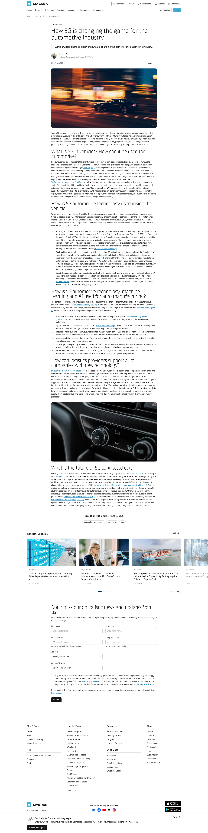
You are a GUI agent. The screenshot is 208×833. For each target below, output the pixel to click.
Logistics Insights (40, 16)
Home (29, 16)
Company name (112, 637)
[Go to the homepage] (37, 806)
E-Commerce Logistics (76, 755)
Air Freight (71, 751)
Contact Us (175, 4)
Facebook (99, 810)
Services (83, 10)
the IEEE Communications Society (78, 497)
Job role (54, 652)
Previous (171, 591)
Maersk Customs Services (77, 735)
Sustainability (152, 755)
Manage (71, 10)
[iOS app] (173, 803)
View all (70, 790)
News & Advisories (115, 732)
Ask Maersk (120, 4)
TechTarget (88, 168)
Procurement (152, 743)
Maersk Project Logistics (77, 766)
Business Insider (62, 282)
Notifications (144, 3)
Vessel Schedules (34, 743)
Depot (69, 770)
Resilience (33, 569)
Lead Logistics (73, 743)
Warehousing (72, 747)
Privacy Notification (145, 684)
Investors (151, 739)
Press (149, 751)
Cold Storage (72, 774)
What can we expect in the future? (132, 473)
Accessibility (152, 759)
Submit (56, 700)
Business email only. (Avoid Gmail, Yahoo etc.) (67, 646)
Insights (110, 739)
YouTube (104, 810)
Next (178, 591)
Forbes (59, 476)
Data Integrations (114, 763)
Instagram (114, 810)
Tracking (60, 10)
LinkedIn (94, 810)
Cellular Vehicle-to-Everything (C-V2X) (67, 500)
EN (133, 4)
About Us (151, 735)
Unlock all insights (37, 828)
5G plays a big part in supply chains (66, 371)
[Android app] (173, 809)
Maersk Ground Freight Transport (81, 778)
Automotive (112, 522)
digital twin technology (105, 325)
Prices (29, 10)
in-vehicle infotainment (105, 249)
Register (166, 10)
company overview (90, 681)
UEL (98, 258)
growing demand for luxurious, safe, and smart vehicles (120, 485)
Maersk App (112, 759)
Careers (150, 732)
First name (55, 626)
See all (176, 533)
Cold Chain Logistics (75, 762)
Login (177, 10)
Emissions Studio (114, 771)
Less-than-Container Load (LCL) (80, 759)
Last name (109, 626)
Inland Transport (74, 739)
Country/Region (58, 663)
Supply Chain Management (94, 522)
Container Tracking (35, 739)
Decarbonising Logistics (77, 782)
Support (161, 4)
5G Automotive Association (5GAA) (66, 182)
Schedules (49, 10)
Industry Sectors (114, 735)
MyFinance (111, 755)
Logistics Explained (115, 743)
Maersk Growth (153, 762)
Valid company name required (116, 646)
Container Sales (153, 747)
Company (97, 10)
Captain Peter (112, 767)
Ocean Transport (74, 732)
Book (37, 10)
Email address (57, 637)
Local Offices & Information (39, 755)
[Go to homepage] (37, 3)
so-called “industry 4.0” (84, 305)
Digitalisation (54, 16)
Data (122, 522)
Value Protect (72, 786)
